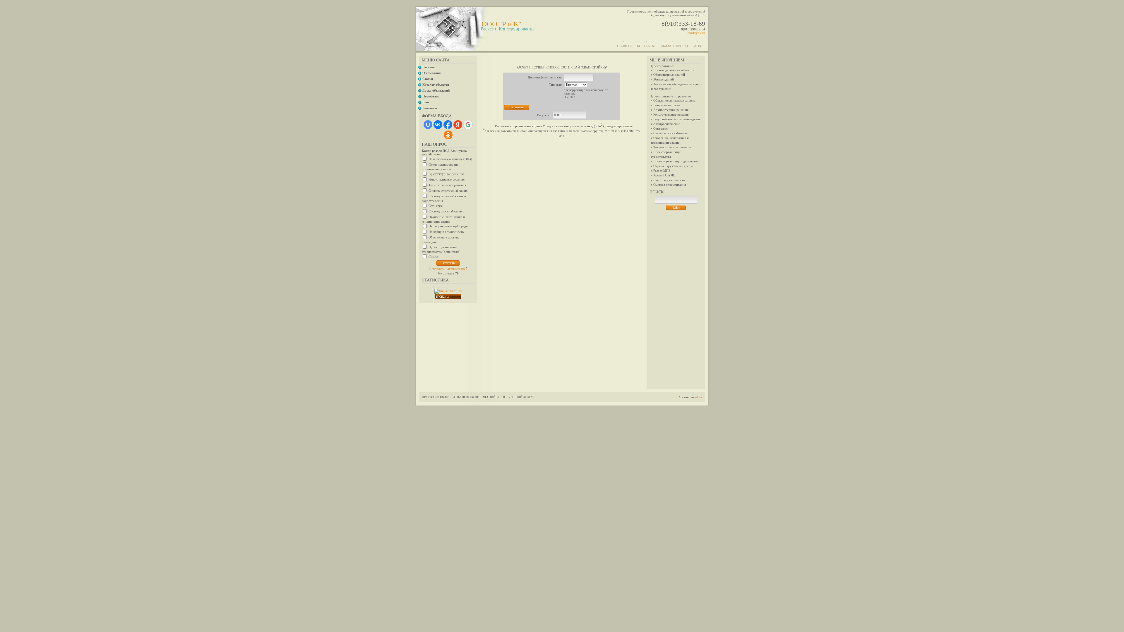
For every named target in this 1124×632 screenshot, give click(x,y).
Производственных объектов (673, 70)
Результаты (437, 268)
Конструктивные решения (447, 179)
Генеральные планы (666, 105)
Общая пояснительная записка (674, 100)
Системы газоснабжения (670, 133)
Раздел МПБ (661, 170)
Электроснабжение (666, 124)
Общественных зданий (669, 74)
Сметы (433, 256)
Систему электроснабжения (448, 190)
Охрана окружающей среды (673, 166)
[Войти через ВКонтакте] (438, 124)
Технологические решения (447, 185)
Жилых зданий (663, 79)
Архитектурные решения (446, 174)
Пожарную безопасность (446, 231)
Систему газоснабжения (445, 211)
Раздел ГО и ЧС (664, 175)
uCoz (698, 397)
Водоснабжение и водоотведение (676, 119)
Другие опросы (456, 268)
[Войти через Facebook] (447, 124)
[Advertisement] (676, 298)
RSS (702, 15)
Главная (624, 46)
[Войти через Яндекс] (457, 124)
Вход (697, 46)
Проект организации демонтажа (676, 161)
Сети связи (436, 205)
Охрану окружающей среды (448, 226)
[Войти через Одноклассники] (448, 134)
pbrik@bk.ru (696, 33)
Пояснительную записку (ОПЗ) (450, 159)
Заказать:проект (673, 46)
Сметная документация (669, 184)
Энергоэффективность (669, 180)
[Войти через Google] (468, 124)
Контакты (646, 46)
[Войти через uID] (428, 124)
